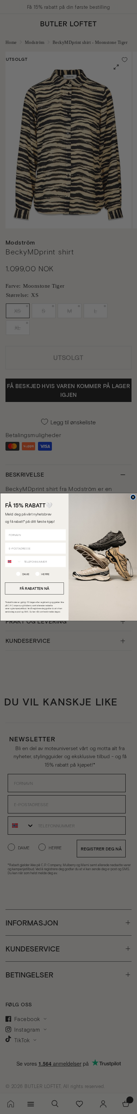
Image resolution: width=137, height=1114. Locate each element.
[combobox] (13, 561)
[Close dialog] (133, 497)
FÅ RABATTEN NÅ (34, 588)
